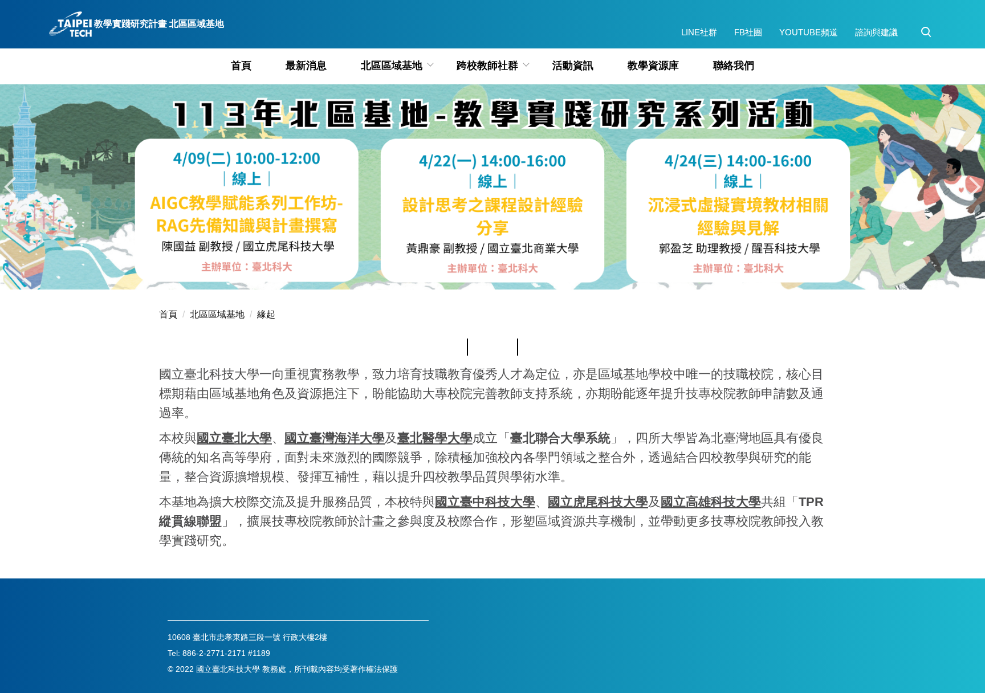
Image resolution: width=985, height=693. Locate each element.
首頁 (241, 65)
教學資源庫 (653, 65)
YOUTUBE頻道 (808, 32)
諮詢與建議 (876, 32)
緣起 (266, 314)
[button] (926, 32)
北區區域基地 (217, 314)
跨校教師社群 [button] (487, 65)
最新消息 (306, 65)
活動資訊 (572, 65)
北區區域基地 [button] (391, 65)
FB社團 (748, 32)
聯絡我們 (733, 65)
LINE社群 (699, 32)
